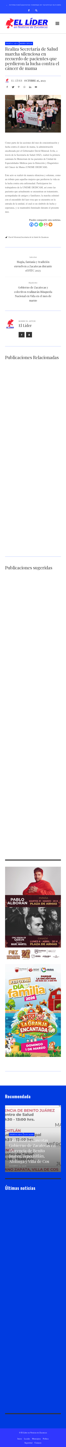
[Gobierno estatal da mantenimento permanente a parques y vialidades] (27, 783)
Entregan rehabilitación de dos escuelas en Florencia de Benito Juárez (32, 759)
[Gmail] (46, 224)
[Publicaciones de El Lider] (6, 1252)
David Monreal (14, 237)
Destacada (12, 43)
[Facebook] (28, 10)
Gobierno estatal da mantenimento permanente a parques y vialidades (31, 803)
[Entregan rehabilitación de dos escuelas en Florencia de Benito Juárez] (27, 738)
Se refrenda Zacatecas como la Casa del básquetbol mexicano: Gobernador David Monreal (32, 459)
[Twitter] (36, 224)
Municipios (26, 43)
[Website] (29, 334)
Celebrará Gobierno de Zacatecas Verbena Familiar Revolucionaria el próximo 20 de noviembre (32, 714)
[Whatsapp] (41, 224)
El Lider (13, 1252)
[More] (50, 224)
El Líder (16, 80)
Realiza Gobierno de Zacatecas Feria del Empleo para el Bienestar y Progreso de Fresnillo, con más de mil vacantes (31, 550)
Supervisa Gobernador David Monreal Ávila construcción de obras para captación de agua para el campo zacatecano (32, 667)
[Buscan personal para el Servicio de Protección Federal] (27, 600)
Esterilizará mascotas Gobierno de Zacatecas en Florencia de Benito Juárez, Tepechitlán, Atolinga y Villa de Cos (32, 412)
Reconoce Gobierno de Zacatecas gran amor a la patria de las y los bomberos (30, 503)
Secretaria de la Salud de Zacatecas (35, 237)
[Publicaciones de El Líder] (7, 81)
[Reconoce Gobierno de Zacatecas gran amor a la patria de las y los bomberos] (27, 483)
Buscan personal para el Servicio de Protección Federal (30, 621)
